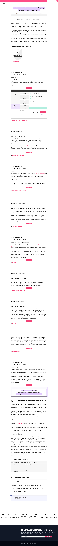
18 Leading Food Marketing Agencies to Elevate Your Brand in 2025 (9, 515)
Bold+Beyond (16, 351)
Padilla (14, 262)
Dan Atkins (19, 13)
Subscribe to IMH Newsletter (52, 1)
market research (20, 423)
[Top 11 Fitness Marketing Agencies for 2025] (27, 510)
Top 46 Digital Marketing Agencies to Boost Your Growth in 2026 (48, 515)
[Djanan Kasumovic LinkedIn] (25, 497)
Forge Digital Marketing (19, 190)
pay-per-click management (28, 145)
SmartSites (15, 61)
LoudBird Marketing (18, 155)
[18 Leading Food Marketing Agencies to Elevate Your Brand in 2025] (8, 510)
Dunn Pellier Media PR (18, 290)
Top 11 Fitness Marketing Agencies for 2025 (29, 514)
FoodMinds (15, 324)
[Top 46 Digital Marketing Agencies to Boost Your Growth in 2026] (46, 510)
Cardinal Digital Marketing (20, 120)
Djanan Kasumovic (19, 497)
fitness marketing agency (40, 173)
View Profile (43, 114)
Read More (29, 152)
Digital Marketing (40, 13)
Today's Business (17, 226)
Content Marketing (42, 181)
